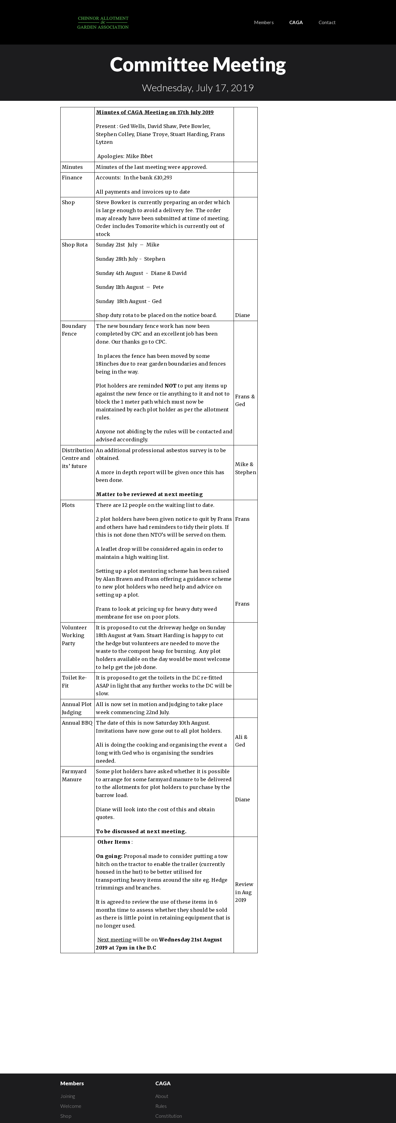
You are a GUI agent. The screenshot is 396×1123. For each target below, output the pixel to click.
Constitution (168, 1116)
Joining (67, 1096)
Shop (65, 1116)
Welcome (70, 1106)
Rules (161, 1106)
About (162, 1096)
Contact (327, 22)
